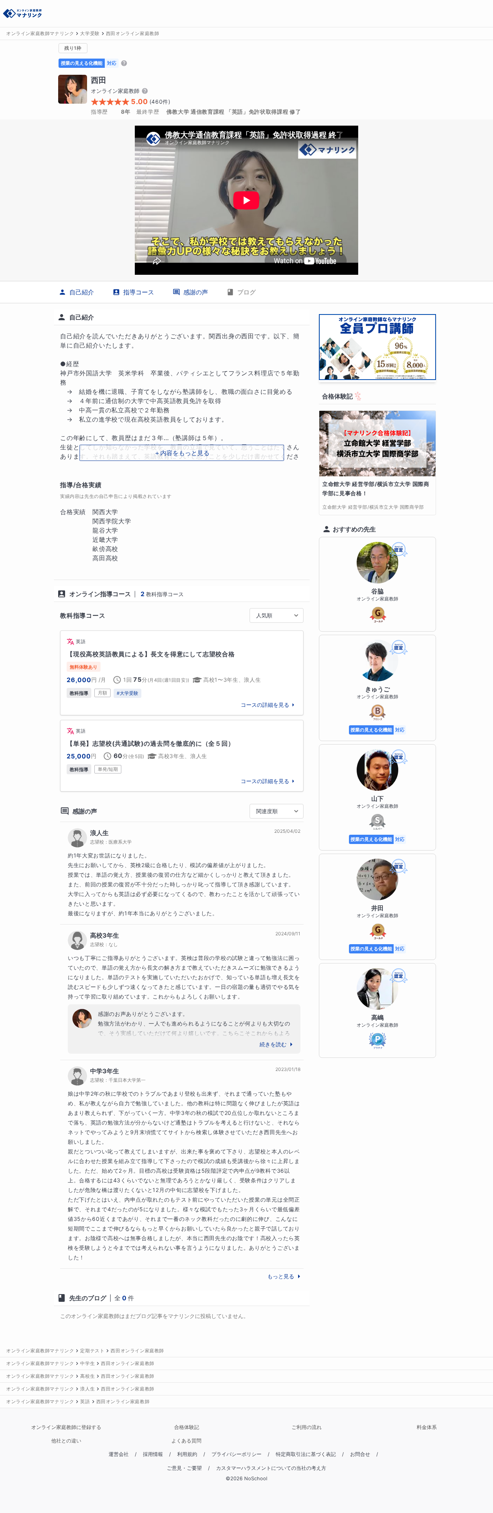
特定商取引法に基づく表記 (306, 1454)
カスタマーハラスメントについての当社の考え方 (271, 1468)
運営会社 (119, 1454)
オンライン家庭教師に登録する (66, 1427)
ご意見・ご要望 (184, 1468)
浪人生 (99, 833)
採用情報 (153, 1454)
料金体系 (427, 1427)
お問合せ (360, 1454)
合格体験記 (186, 1427)
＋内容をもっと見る (182, 453)
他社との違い (66, 1441)
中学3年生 (104, 1071)
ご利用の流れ (307, 1427)
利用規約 (187, 1454)
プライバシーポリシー (236, 1454)
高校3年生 (104, 935)
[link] (182, 672)
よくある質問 (186, 1441)
